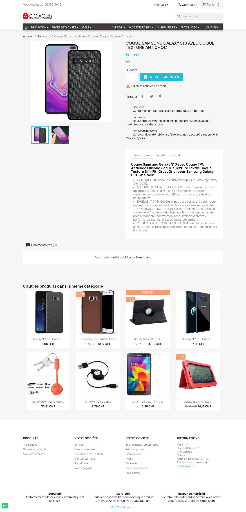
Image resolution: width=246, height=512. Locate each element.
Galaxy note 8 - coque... (48, 339)
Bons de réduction (137, 468)
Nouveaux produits (35, 449)
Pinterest (160, 96)
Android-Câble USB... (98, 401)
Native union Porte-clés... (48, 401)
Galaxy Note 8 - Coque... (198, 339)
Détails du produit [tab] (168, 155)
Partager (142, 96)
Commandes (133, 454)
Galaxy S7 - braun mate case (98, 339)
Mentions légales (84, 449)
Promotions (30, 444)
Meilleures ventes (34, 454)
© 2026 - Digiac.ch (123, 507)
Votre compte (137, 438)
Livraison (79, 444)
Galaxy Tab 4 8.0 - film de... (148, 401)
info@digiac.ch (186, 466)
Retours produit (136, 449)
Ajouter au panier (161, 77)
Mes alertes (133, 472)
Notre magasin (83, 468)
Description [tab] (142, 155)
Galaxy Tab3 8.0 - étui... (198, 401)
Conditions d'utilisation (88, 454)
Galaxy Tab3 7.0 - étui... (148, 339)
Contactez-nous (84, 458)
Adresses (132, 463)
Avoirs (129, 458)
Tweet (151, 96)
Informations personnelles (142, 444)
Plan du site (81, 463)
